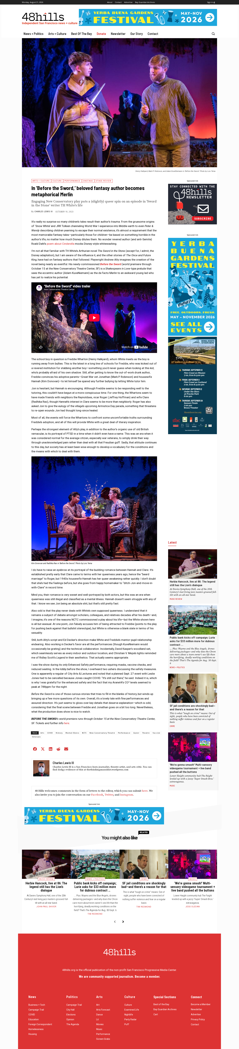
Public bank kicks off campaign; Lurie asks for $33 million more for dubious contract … (192, 641)
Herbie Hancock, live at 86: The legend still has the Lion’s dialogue (192, 583)
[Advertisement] (192, 484)
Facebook (97, 795)
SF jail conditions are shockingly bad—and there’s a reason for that (192, 707)
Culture (57, 181)
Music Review (176, 599)
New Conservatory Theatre (102, 733)
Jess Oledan (193, 906)
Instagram (126, 795)
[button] (213, 34)
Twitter (109, 795)
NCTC (84, 733)
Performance (72, 181)
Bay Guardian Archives (165, 1009)
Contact (195, 1024)
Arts (42, 733)
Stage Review (103, 181)
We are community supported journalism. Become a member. (119, 977)
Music (172, 785)
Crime (172, 726)
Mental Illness (72, 733)
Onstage (88, 181)
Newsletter (196, 1009)
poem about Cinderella (60, 243)
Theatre (146, 733)
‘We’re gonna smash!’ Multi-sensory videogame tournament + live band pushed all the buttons (191, 768)
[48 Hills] (50, 18)
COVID (50, 733)
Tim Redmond (95, 914)
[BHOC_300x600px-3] (192, 433)
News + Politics (177, 667)
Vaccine (156, 733)
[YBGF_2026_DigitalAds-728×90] (148, 25)
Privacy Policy (198, 1019)
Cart (155, 1014)
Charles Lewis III (43, 211)
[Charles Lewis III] (41, 768)
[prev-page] (114, 922)
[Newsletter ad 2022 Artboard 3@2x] (192, 223)
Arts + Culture (41, 181)
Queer (136, 733)
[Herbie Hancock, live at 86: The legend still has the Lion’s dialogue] (192, 564)
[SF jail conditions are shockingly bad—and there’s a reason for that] (192, 688)
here (145, 791)
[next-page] (123, 922)
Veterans (36, 737)
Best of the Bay (161, 1004)
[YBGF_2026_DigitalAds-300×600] (192, 334)
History (59, 733)
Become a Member (201, 1004)
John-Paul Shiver (46, 906)
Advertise (196, 1014)
